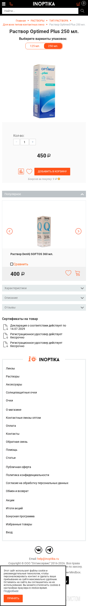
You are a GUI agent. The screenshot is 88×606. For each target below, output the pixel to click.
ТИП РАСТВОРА (58, 20)
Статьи (11, 457)
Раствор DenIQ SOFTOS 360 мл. (31, 254)
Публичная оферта (18, 467)
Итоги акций (14, 508)
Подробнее (11, 591)
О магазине (13, 409)
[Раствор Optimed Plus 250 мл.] (44, 91)
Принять (13, 598)
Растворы (12, 376)
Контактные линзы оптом (23, 417)
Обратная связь (17, 441)
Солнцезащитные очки (21, 392)
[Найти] (82, 11)
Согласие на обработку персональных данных (37, 483)
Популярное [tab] (13, 194)
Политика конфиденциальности (27, 475)
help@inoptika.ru (48, 558)
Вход (9, 532)
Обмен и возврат (17, 491)
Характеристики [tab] (16, 288)
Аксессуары (14, 384)
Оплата (11, 425)
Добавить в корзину (52, 171)
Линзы (10, 368)
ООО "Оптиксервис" (37, 563)
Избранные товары (19, 524)
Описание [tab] (11, 297)
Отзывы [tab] (10, 307)
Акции (10, 500)
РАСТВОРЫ (37, 20)
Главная (21, 20)
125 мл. (35, 46)
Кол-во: (18, 136)
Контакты (12, 433)
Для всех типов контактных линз (23, 24)
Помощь (11, 449)
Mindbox (74, 572)
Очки (9, 400)
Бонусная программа (20, 516)
